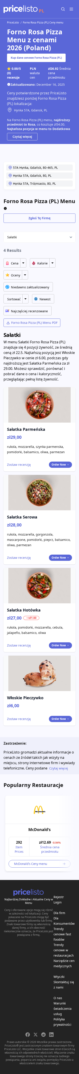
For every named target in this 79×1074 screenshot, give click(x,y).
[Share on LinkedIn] (51, 1034)
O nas (58, 998)
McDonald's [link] (39, 829)
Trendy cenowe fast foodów (62, 934)
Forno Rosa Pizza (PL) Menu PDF (34, 322)
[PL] (21, 9)
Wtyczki (59, 977)
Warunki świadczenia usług (63, 1008)
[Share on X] (35, 1034)
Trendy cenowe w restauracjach (64, 950)
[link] (39, 810)
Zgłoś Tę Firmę (39, 218)
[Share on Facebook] (27, 1034)
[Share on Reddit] (43, 1034)
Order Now (59, 464)
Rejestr (59, 897)
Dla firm (59, 913)
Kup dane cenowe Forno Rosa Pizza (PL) (36, 58)
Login (58, 902)
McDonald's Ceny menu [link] (30, 864)
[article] (39, 833)
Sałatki (12, 237)
